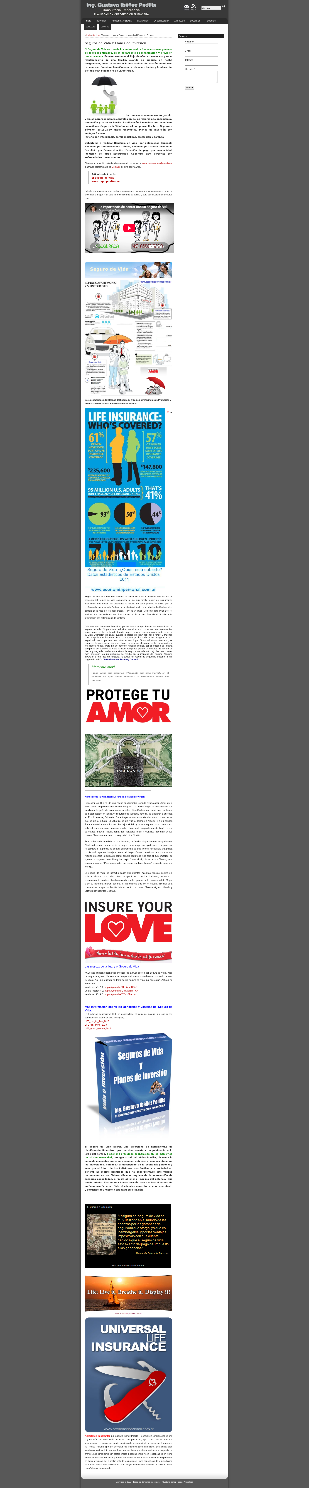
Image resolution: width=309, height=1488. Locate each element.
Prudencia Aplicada (122, 21)
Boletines (195, 21)
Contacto (90, 27)
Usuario (105, 27)
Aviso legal (188, 1482)
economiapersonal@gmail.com (157, 163)
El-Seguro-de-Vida (103, 177)
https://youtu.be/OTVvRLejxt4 (120, 994)
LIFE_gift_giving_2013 (96, 1025)
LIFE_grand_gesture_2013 (98, 1028)
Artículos (179, 21)
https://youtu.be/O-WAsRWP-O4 (121, 990)
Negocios (211, 21)
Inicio (88, 21)
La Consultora (161, 21)
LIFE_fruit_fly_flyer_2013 (97, 1021)
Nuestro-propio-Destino (106, 181)
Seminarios (143, 21)
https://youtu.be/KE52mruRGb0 (121, 987)
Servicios (102, 21)
